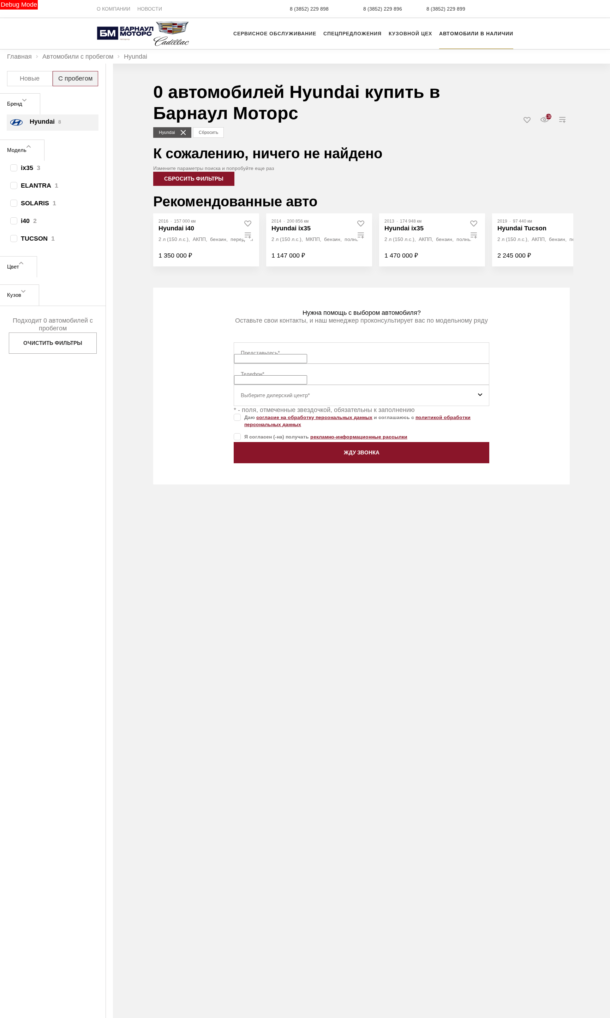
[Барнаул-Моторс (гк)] (125, 24)
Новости (149, 9)
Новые (30, 78)
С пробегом (75, 78)
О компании (113, 9)
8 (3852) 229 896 (382, 9)
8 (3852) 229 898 (309, 9)
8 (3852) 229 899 (445, 9)
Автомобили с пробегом (77, 56)
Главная (19, 56)
